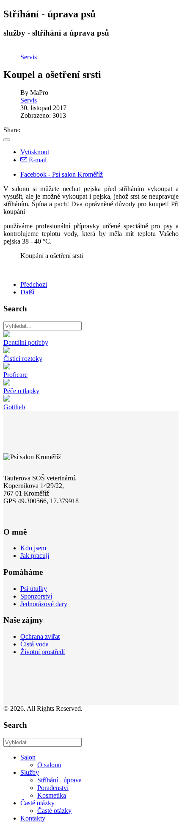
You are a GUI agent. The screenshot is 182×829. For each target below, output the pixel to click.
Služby (29, 772)
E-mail (37, 160)
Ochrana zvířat (40, 636)
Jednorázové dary (43, 603)
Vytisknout (34, 151)
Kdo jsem (33, 548)
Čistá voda (34, 644)
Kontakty (32, 818)
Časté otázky (37, 803)
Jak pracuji (34, 555)
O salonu (49, 764)
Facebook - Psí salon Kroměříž (61, 174)
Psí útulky (33, 588)
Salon (28, 757)
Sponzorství (36, 596)
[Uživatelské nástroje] (6, 140)
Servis (28, 57)
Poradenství (53, 787)
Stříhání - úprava (59, 780)
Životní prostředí (42, 651)
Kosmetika (51, 795)
